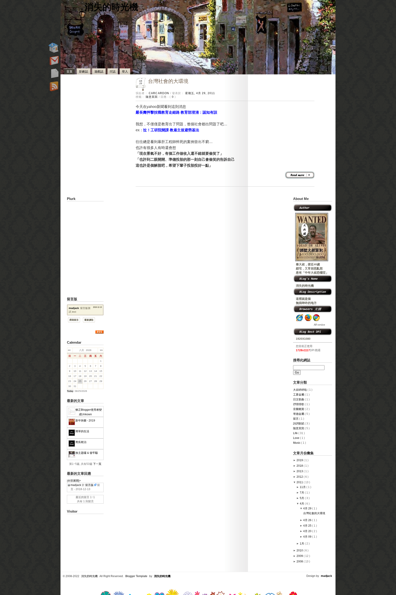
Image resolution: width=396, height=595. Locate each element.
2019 (300, 460)
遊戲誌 (98, 71)
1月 (302, 543)
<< (70, 350)
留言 (296, 418)
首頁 (69, 71)
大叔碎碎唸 (300, 389)
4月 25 (307, 525)
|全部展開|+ (74, 480)
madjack (74, 308)
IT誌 (113, 71)
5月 (302, 498)
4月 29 (307, 508)
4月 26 (307, 520)
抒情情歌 (299, 404)
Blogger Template (136, 576)
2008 (300, 561)
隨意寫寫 (152, 96)
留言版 (89, 485)
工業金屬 (299, 394)
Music (297, 442)
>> (101, 350)
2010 (300, 550)
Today (70, 391)
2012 (300, 476)
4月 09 (307, 536)
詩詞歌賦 (299, 423)
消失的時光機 (111, 6)
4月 (302, 503)
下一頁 (97, 464)
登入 (125, 71)
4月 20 (307, 531)
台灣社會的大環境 (168, 81)
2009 (300, 556)
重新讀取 (89, 320)
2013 (300, 471)
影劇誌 (83, 71)
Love (296, 438)
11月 (303, 487)
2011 (300, 482)
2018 (300, 465)
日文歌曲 (299, 399)
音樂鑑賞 (299, 409)
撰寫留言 (74, 320)
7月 (302, 492)
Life (295, 433)
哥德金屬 (299, 413)
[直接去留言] (95, 485)
